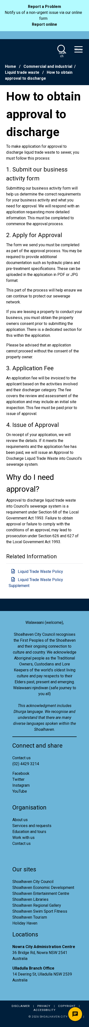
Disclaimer (21, 1006)
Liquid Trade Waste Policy (40, 571)
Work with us (23, 837)
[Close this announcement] (82, 7)
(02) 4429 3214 (25, 763)
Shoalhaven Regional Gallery (36, 905)
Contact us (21, 843)
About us (20, 819)
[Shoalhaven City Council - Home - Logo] (22, 49)
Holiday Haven (24, 923)
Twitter (18, 779)
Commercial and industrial (47, 66)
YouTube (19, 791)
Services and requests (31, 825)
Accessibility (44, 1010)
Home (10, 66)
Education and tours (29, 831)
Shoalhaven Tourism (29, 917)
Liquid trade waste (22, 72)
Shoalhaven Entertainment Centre (40, 893)
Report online (44, 24)
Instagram (21, 785)
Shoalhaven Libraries (30, 899)
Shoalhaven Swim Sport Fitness (39, 911)
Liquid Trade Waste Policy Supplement (36, 582)
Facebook (20, 773)
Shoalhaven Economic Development (43, 887)
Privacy (43, 1006)
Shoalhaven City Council (32, 881)
